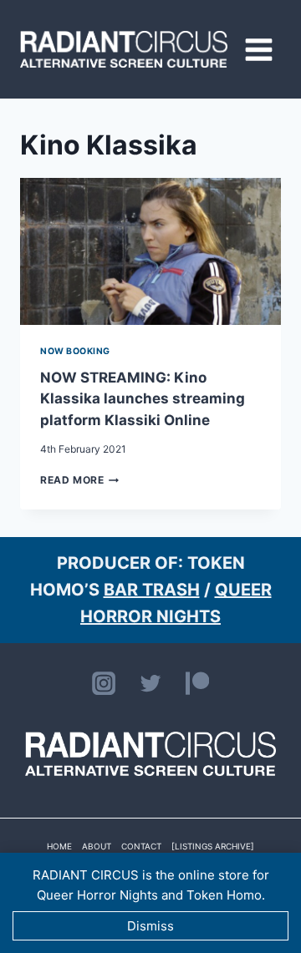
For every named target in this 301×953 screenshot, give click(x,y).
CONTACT (141, 846)
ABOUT (96, 846)
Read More (79, 480)
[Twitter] (150, 683)
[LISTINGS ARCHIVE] (212, 846)
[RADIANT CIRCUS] (123, 49)
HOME (59, 846)
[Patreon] (197, 683)
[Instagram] (103, 683)
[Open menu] (258, 49)
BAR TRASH (152, 590)
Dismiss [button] (150, 926)
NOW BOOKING (75, 351)
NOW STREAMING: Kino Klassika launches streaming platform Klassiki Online (142, 398)
